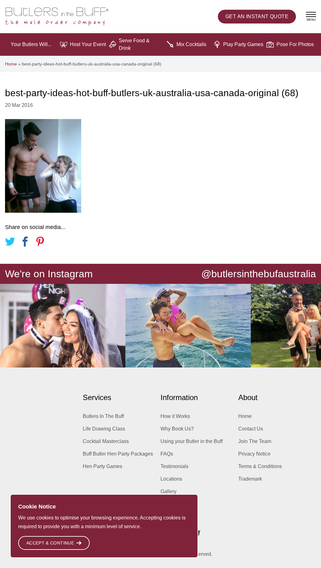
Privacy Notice (254, 453)
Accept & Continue (50, 542)
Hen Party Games (102, 466)
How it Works (175, 416)
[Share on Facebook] (25, 243)
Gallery (168, 491)
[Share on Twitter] (10, 243)
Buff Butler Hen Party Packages (118, 453)
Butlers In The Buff (103, 416)
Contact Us (250, 428)
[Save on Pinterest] (40, 243)
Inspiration (172, 504)
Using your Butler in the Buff (191, 441)
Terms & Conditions (260, 466)
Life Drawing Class (104, 428)
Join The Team (254, 441)
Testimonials (174, 466)
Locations (171, 479)
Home (11, 63)
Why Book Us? (177, 428)
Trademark (250, 479)
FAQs (166, 453)
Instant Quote (256, 16)
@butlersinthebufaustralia (258, 273)
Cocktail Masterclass (106, 441)
